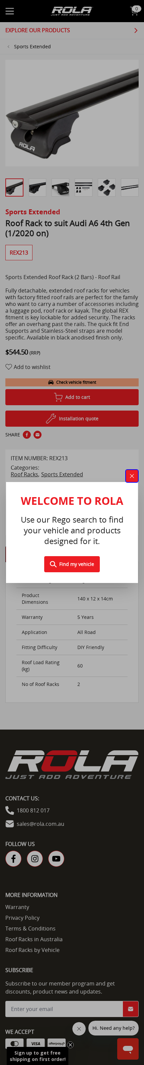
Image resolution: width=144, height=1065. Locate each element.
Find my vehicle (76, 564)
